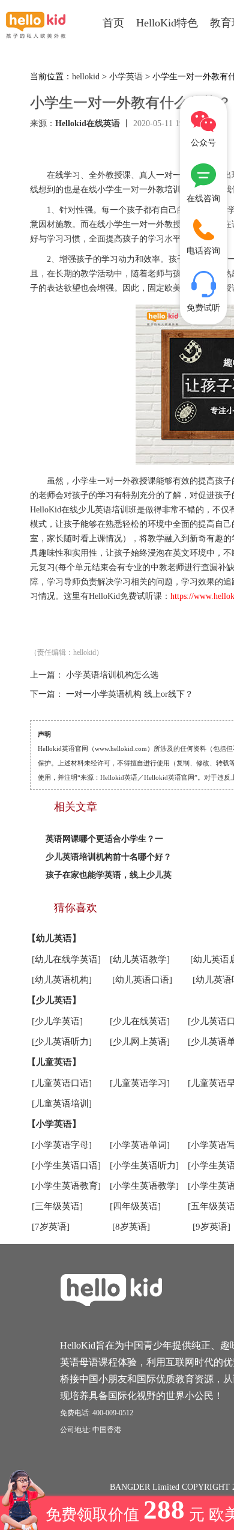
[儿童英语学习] (140, 1083)
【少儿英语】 (54, 1000)
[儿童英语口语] (62, 1083)
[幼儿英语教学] (140, 959)
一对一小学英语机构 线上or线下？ (129, 694)
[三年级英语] (57, 1206)
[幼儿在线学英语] (66, 959)
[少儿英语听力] (62, 1041)
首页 (113, 23)
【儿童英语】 (54, 1062)
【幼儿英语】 (54, 938)
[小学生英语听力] (144, 1165)
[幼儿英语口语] (142, 980)
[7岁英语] (51, 1226)
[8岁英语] (131, 1226)
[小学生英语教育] (66, 1186)
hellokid (86, 76)
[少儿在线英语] (140, 1021)
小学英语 (126, 76)
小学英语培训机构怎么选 (112, 674)
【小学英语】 (54, 1124)
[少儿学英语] (57, 1021)
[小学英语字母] (62, 1145)
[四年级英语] (135, 1206)
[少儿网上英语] (140, 1041)
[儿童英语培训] (62, 1103)
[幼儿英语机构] (62, 980)
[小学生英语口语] (66, 1165)
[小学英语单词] (140, 1145)
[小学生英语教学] (144, 1186)
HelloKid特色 (167, 23)
